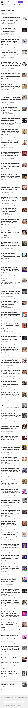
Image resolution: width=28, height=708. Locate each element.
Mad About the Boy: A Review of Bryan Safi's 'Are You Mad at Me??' (10, 437)
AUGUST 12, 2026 (5, 134)
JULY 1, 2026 (4, 651)
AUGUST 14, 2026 (5, 112)
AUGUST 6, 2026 (5, 191)
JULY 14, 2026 (4, 504)
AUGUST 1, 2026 (5, 258)
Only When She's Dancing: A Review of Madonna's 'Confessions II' (11, 612)
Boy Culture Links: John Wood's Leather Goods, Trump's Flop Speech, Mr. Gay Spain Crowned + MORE (10, 459)
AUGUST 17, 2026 (5, 78)
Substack (8, 705)
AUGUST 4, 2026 (5, 224)
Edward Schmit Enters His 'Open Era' (10, 658)
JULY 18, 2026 (4, 451)
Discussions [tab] (11, 13)
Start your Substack (10, 702)
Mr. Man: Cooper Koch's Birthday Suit (10, 480)
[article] (14, 21)
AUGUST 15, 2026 (5, 101)
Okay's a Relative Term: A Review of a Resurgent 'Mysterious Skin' (10, 119)
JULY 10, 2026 (4, 549)
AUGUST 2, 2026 (5, 247)
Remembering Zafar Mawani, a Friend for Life (9, 636)
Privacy (16, 697)
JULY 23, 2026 (4, 397)
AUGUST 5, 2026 (5, 213)
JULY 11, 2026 (4, 537)
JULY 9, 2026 (4, 560)
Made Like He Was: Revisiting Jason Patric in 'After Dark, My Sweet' (11, 198)
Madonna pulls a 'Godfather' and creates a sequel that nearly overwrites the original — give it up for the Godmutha (11, 615)
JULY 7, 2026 (4, 583)
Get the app (20, 702)
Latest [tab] (3, 13)
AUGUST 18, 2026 (5, 67)
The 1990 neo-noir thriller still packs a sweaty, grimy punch (9, 201)
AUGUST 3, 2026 (5, 235)
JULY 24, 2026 (4, 386)
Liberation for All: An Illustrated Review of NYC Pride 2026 (9, 683)
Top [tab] (6, 13)
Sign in (25, 1)
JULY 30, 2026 (4, 295)
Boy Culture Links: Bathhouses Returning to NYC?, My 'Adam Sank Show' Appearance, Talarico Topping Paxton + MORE (10, 187)
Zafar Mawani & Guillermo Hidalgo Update (10, 18)
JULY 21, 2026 (4, 418)
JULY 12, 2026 (4, 526)
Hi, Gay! (3, 686)
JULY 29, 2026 (4, 306)
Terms (20, 697)
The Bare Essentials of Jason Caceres (9, 279)
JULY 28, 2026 (4, 317)
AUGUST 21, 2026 (5, 33)
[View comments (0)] (8, 25)
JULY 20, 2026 (4, 430)
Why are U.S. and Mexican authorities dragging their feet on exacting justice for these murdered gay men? (10, 21)
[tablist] (7, 13)
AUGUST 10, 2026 (5, 157)
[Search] (25, 13)
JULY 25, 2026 (4, 352)
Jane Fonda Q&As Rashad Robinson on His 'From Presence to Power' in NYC (11, 325)
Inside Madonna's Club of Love (9, 489)
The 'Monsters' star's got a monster (9, 483)
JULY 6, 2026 (4, 594)
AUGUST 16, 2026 (5, 89)
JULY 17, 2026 (4, 462)
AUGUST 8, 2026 (5, 168)
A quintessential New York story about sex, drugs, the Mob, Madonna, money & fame (10, 374)
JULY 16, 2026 (4, 473)
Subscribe (20, 1)
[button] (2, 4)
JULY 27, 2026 (4, 341)
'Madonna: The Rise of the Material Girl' (10, 404)
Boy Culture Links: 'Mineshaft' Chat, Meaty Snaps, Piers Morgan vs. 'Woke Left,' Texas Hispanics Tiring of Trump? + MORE (10, 512)
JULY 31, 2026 (4, 272)
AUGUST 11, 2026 (5, 145)
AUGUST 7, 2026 (5, 179)
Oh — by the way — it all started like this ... (10, 407)
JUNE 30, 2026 (4, 676)
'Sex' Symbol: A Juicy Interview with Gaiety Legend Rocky (11, 371)
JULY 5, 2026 (4, 605)
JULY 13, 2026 (4, 515)
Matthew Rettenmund (10, 23)
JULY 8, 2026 (4, 571)
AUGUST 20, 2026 (5, 44)
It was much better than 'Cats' (7, 439)
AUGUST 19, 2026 (5, 55)
